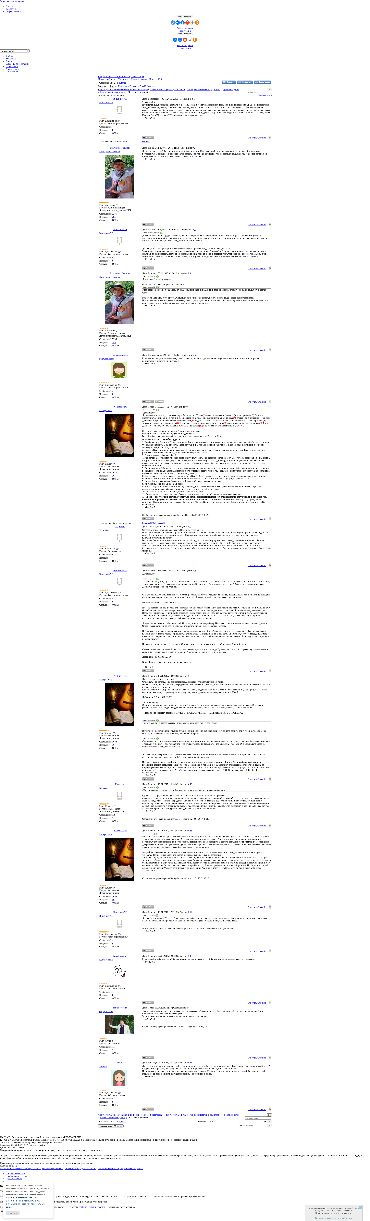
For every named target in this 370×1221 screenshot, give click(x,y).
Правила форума (139, 79)
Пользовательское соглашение (15, 1168)
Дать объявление (14, 1178)
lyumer (150, 86)
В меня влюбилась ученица (113, 92)
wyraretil (146, 142)
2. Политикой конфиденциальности (22, 1201)
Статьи (9, 6)
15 (191, 1062)
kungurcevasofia (120, 355)
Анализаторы (12, 69)
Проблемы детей (231, 89)
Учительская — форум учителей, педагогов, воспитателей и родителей (185, 89)
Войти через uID (185, 16)
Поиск (152, 79)
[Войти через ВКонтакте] (177, 22)
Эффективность (13, 11)
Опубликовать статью (16, 1176)
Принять (13, 1213)
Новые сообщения (107, 79)
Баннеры (58, 1168)
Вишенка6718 (120, 99)
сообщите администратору (92, 1207)
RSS (160, 79)
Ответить (252, 137)
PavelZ (143, 86)
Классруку (11, 9)
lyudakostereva (120, 956)
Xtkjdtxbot (120, 526)
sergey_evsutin (120, 1007)
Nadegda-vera (120, 407)
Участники (123, 79)
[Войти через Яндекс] (187, 22)
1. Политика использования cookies (22, 1198)
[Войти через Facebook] (182, 22)
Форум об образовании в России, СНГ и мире (121, 76)
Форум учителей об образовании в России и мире (123, 89)
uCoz (14, 1166)
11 (191, 830)
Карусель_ (120, 784)
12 (191, 912)
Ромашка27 (160, 523)
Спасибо (261, 137)
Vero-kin (120, 1062)
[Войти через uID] (173, 22)
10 (191, 784)
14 (188, 1007)
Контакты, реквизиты (42, 1168)
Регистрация (185, 31)
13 (191, 956)
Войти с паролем (185, 28)
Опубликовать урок (15, 1173)
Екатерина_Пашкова (128, 86)
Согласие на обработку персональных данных (120, 1168)
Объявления (12, 71)
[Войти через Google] (192, 22)
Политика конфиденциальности (80, 1168)
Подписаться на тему (265, 95)
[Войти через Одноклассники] (197, 22)
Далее (123, 83)
